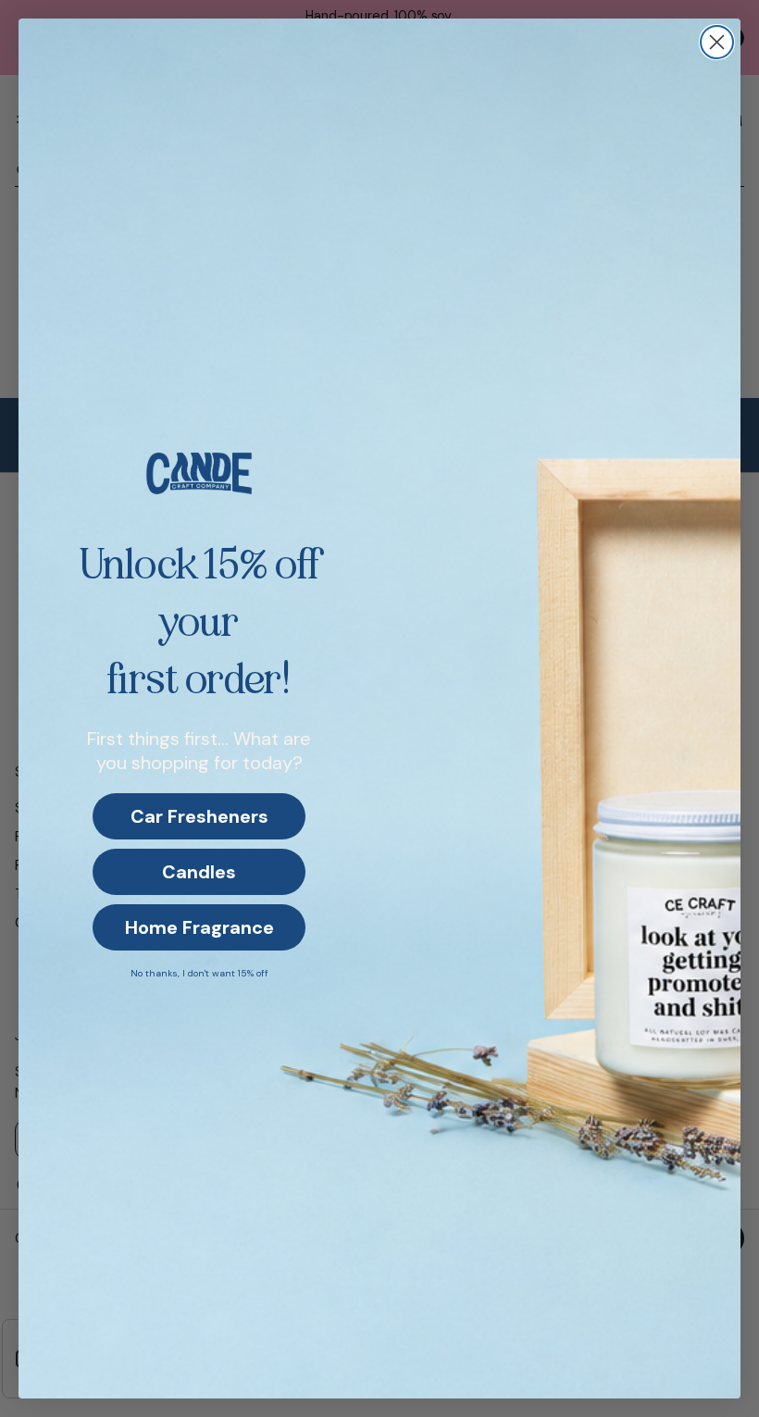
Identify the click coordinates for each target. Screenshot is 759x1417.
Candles (199, 872)
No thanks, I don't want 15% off (199, 973)
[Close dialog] (717, 42)
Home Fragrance (199, 927)
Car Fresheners (199, 816)
